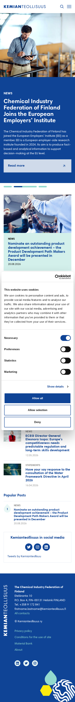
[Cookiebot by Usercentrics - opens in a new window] (55, 277)
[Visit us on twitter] (26, 663)
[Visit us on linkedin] (17, 663)
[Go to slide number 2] (25, 186)
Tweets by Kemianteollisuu (24, 556)
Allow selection (37, 410)
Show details (55, 386)
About (18, 649)
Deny (37, 422)
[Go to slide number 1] (8, 186)
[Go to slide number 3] (43, 186)
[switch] (65, 349)
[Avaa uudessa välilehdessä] (37, 165)
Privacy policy (23, 631)
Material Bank (23, 643)
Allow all (37, 398)
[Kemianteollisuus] (25, 6)
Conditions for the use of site (33, 637)
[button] (62, 7)
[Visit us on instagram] (35, 663)
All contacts (22, 613)
